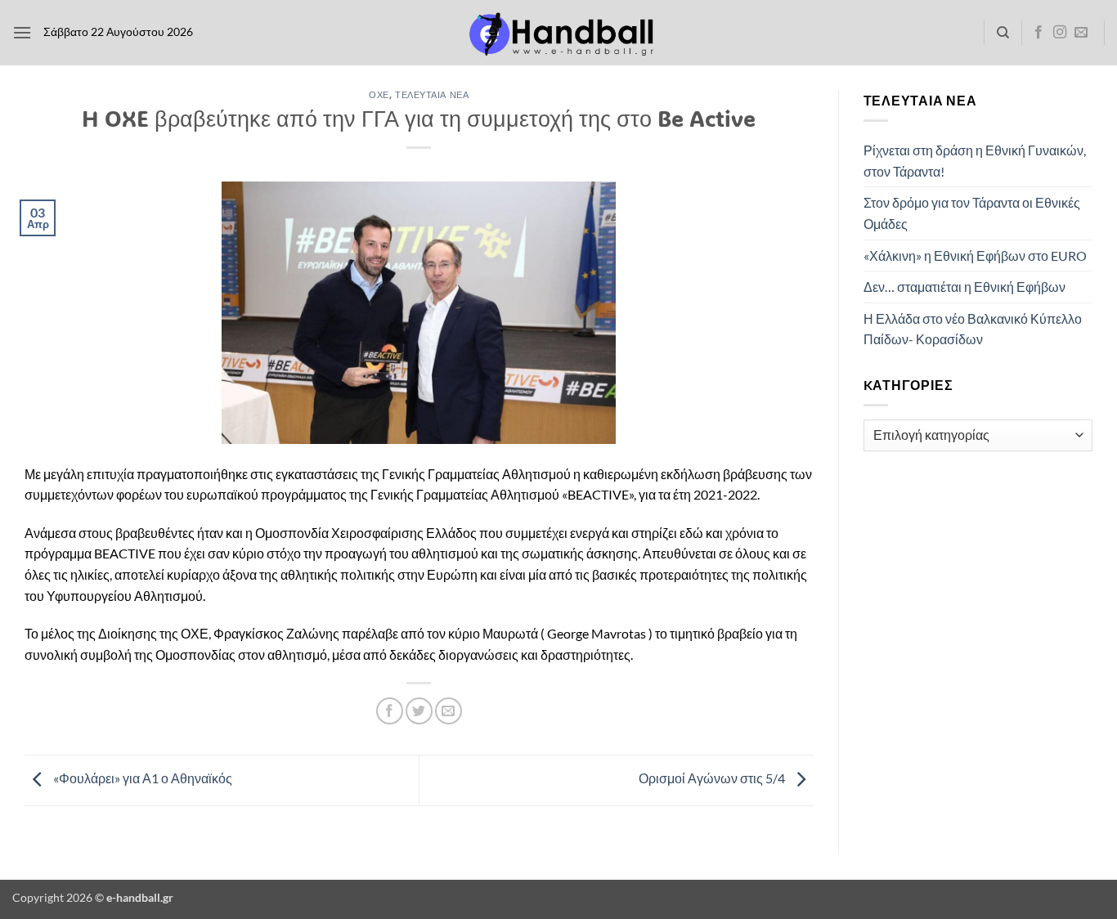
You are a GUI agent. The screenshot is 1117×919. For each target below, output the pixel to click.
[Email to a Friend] (448, 710)
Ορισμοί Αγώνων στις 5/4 (713, 779)
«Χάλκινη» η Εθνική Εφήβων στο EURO (975, 255)
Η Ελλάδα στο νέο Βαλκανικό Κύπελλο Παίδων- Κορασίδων (973, 329)
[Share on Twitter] (419, 710)
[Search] (1003, 32)
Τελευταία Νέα (432, 94)
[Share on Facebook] (389, 710)
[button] (22, 32)
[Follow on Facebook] (1038, 32)
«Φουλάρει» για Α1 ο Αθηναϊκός (141, 779)
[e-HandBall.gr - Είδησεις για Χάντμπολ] (558, 33)
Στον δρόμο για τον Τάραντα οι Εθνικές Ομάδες (972, 213)
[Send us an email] (1081, 32)
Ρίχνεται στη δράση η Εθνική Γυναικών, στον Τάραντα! (975, 160)
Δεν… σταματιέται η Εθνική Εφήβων (964, 286)
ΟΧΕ (379, 94)
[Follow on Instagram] (1059, 32)
